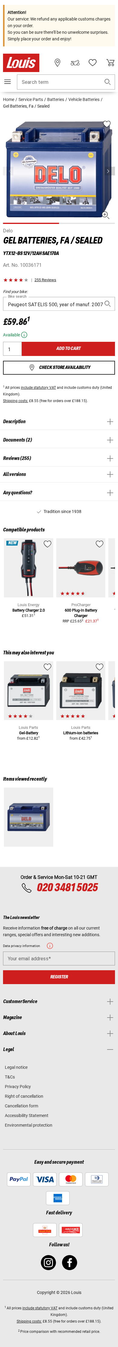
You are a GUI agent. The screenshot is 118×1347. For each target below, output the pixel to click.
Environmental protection (28, 1125)
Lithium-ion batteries (80, 733)
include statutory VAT (38, 388)
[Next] (110, 171)
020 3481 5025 (66, 888)
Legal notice (16, 1067)
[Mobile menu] (7, 81)
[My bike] (75, 62)
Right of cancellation (24, 1096)
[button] (107, 82)
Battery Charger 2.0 (28, 610)
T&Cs (10, 1077)
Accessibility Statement (26, 1115)
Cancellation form (21, 1105)
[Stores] (57, 62)
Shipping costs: (15, 401)
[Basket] (110, 62)
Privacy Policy (18, 1086)
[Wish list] (92, 62)
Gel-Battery (28, 733)
